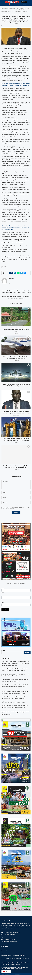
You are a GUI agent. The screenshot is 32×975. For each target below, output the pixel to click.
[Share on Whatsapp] (18, 273)
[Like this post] (11, 273)
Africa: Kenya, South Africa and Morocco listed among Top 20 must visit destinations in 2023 (15, 712)
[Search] (30, 2)
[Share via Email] (25, 273)
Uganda (4, 266)
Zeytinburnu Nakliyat (6, 696)
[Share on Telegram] (21, 273)
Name (3, 588)
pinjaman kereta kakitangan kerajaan (10, 711)
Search (3, 650)
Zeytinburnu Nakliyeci (6, 691)
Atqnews (8, 23)
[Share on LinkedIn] (15, 273)
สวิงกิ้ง (2, 702)
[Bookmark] (28, 308)
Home (2, 8)
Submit (5, 609)
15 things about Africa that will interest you (16, 702)
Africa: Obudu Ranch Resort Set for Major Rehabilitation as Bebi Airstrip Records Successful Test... (16, 329)
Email (2, 602)
